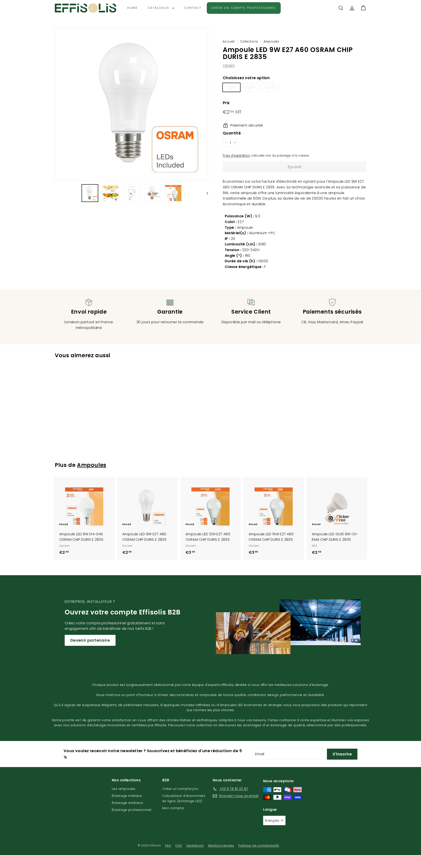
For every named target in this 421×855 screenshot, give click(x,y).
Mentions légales (221, 845)
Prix (226, 102)
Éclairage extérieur (127, 802)
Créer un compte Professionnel (243, 8)
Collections (249, 41)
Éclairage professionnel (131, 809)
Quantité (232, 133)
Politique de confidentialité (258, 845)
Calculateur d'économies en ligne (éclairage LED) (183, 798)
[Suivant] (205, 193)
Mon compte (173, 808)
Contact (192, 8)
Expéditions (194, 845)
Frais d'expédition (236, 156)
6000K (270, 87)
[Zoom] (131, 103)
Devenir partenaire (90, 640)
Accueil (229, 41)
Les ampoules (124, 788)
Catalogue (159, 8)
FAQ (168, 845)
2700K (231, 87)
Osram (229, 65)
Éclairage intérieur (127, 795)
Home (132, 8)
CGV (178, 845)
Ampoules (271, 41)
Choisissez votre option (246, 77)
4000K (250, 87)
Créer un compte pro (180, 788)
